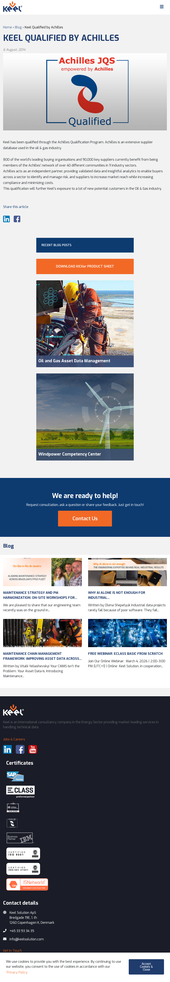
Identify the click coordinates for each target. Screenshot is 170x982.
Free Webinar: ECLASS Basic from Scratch (125, 653)
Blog (8, 546)
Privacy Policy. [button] (17, 972)
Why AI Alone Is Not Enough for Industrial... (116, 595)
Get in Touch (12, 950)
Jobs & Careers (14, 739)
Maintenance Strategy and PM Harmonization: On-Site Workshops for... (40, 595)
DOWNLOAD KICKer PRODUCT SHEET (85, 266)
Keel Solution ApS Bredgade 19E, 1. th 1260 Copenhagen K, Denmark (32, 917)
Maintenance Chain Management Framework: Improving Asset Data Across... (42, 656)
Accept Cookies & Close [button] (146, 967)
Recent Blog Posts (56, 245)
